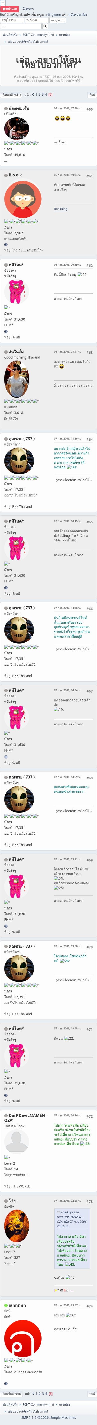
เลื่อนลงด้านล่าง (11, 94)
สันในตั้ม (16, 351)
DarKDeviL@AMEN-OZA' (25, 1118)
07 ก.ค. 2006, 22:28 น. (67, 1200)
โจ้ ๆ (12, 1200)
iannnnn (17, 1305)
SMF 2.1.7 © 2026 (35, 1417)
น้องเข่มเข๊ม (19, 108)
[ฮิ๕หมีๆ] (5, 331)
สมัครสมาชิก (77, 14)
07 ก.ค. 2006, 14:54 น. (67, 690)
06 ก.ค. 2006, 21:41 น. (67, 351)
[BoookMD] (5, 244)
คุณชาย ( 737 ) (22, 438)
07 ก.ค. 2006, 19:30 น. (67, 946)
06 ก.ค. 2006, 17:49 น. (67, 108)
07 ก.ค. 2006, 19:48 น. (67, 1028)
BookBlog (60, 209)
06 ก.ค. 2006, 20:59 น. (67, 264)
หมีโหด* (16, 264)
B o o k (15, 175)
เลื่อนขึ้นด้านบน (11, 1394)
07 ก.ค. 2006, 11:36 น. (67, 438)
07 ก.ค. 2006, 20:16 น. (67, 1115)
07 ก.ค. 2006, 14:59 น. (67, 777)
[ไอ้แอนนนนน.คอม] (5, 1383)
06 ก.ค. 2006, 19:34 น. (67, 175)
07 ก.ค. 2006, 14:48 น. (67, 608)
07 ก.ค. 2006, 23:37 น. (67, 1305)
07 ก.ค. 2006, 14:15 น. (67, 521)
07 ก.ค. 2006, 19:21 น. (67, 859)
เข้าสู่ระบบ (53, 14)
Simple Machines (63, 1417)
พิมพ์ (92, 94)
